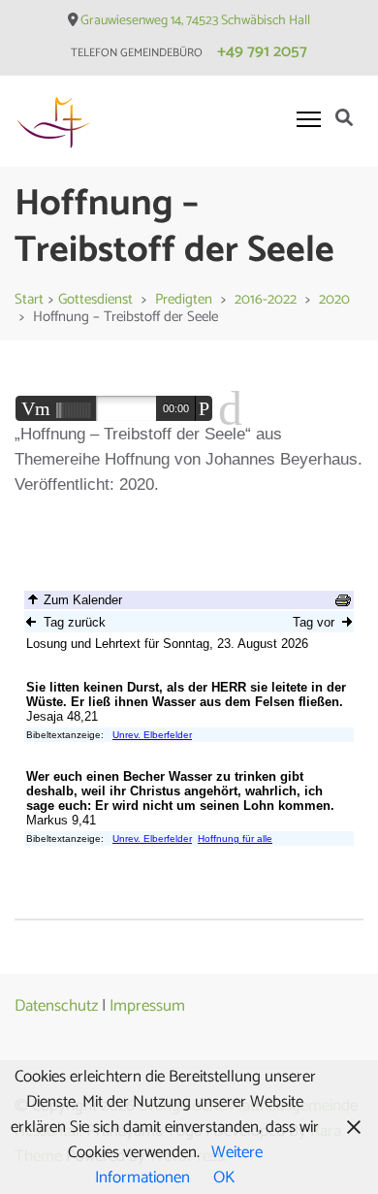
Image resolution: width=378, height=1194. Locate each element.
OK (224, 1177)
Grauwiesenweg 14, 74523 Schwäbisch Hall (195, 21)
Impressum (147, 1005)
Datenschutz (56, 1005)
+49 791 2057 (262, 51)
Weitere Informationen (179, 1165)
